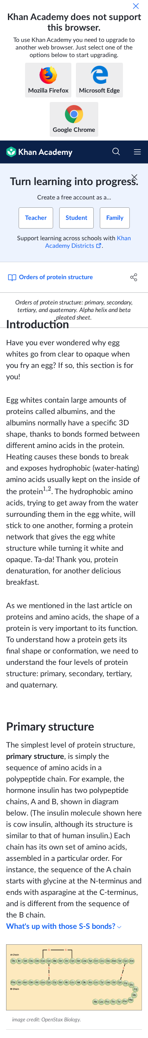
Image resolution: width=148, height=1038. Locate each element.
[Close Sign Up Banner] (134, 177)
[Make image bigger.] (74, 977)
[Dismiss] (136, 6)
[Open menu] (137, 151)
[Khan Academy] (36, 152)
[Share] (133, 277)
